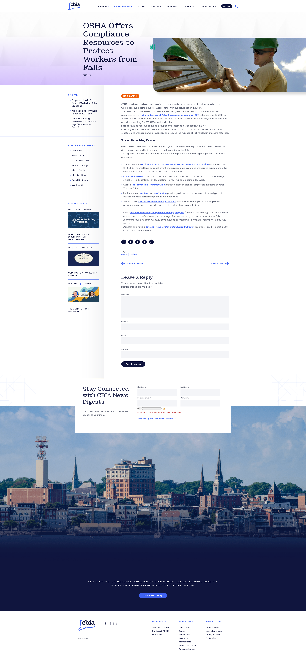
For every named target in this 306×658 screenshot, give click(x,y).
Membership (190, 6)
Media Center (79, 170)
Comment (126, 294)
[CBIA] (74, 6)
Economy (77, 150)
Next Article (217, 263)
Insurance (172, 6)
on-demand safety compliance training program (157, 212)
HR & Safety (78, 155)
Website (124, 349)
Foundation (156, 6)
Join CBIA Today (153, 595)
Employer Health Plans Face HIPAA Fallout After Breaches (84, 103)
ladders (144, 193)
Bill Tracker (211, 638)
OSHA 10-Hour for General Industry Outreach (170, 226)
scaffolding (160, 193)
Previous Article (134, 263)
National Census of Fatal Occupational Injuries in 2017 (169, 114)
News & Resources (123, 6)
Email (124, 335)
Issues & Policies (80, 160)
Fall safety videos (133, 176)
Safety (133, 254)
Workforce (77, 185)
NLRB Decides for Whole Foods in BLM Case (84, 112)
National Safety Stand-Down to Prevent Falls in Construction (175, 164)
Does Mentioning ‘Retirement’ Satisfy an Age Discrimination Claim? (84, 123)
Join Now (226, 6)
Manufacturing (80, 165)
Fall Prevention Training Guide (148, 184)
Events (141, 6)
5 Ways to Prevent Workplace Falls (157, 201)
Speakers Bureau (187, 649)
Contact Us (184, 627)
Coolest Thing (209, 6)
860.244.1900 (158, 634)
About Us (102, 6)
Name (124, 322)
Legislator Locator (214, 631)
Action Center (212, 627)
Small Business (80, 180)
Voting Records (213, 634)
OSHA (124, 254)
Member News (79, 175)
